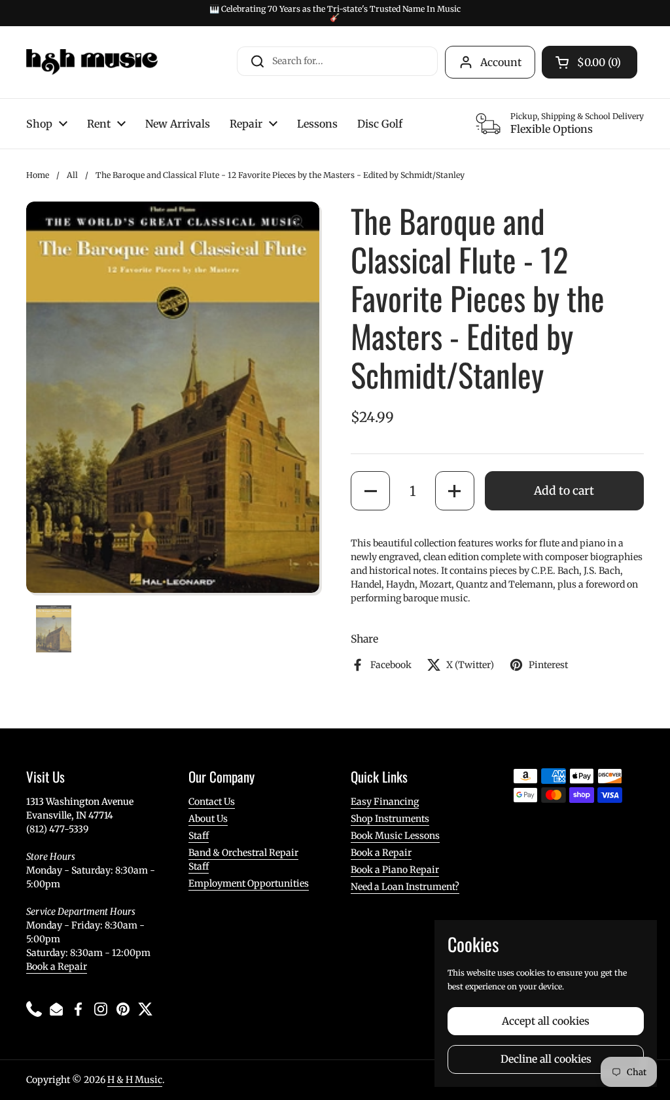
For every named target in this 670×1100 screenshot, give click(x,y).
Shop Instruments (390, 819)
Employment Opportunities (248, 883)
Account (500, 62)
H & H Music (134, 1080)
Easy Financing (385, 801)
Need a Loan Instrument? (405, 887)
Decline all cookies (546, 1059)
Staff (198, 836)
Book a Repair (56, 966)
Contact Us (211, 801)
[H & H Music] (92, 62)
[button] (370, 490)
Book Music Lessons (395, 836)
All (72, 175)
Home (37, 175)
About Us (208, 819)
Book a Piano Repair (395, 870)
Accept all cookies (546, 1021)
